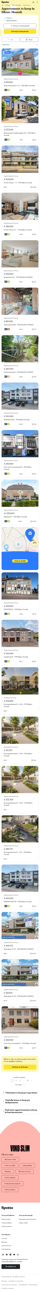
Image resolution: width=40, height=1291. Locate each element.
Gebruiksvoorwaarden (15, 1281)
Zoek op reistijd (10, 1166)
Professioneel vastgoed (12, 1184)
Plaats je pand (5, 1219)
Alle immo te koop (24, 1172)
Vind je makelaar (10, 1178)
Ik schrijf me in (11, 1267)
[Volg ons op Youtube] (14, 1254)
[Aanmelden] (33, 2)
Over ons (4, 1238)
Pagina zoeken (23, 1223)
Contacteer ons (6, 1246)
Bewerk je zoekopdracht (20, 31)
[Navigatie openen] (38, 2)
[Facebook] (6, 1254)
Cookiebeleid (22, 1285)
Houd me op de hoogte (20, 1067)
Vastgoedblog (27, 1166)
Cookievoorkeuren (7, 1288)
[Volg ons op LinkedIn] (10, 1254)
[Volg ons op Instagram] (2, 1254)
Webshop (8, 1172)
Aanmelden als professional (27, 1219)
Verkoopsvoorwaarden (9, 1285)
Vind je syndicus (10, 1190)
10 (27, 1080)
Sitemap (4, 1281)
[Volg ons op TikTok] (17, 1254)
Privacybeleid (32, 1285)
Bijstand (4, 1242)
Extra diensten (6, 1249)
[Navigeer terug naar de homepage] (5, 2)
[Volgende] (31, 1080)
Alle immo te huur (10, 1159)
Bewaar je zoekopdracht (21, 26)
